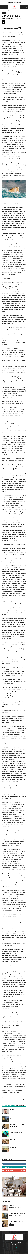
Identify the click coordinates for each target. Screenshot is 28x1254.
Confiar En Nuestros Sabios (17, 1213)
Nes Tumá (13, 1139)
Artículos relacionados (8, 1105)
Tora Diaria (7, 10)
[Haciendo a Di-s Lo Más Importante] (5, 1126)
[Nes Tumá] (5, 1141)
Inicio (3, 10)
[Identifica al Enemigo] (5, 1134)
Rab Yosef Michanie (8, 18)
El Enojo (12, 1109)
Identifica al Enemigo (16, 1132)
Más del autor (20, 1105)
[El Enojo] (5, 1111)
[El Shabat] (5, 1149)
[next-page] (5, 1155)
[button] (2, 7)
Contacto (4, 1100)
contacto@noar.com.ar (17, 1248)
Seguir (23, 1163)
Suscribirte (22, 1170)
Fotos (24, 1100)
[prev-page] (3, 1155)
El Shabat (13, 1147)
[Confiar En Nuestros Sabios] (5, 1119)
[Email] (3, 22)
